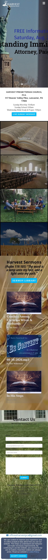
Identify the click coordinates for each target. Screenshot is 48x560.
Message (9, 455)
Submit (24, 477)
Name (8, 435)
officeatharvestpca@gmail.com (25, 535)
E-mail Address (12, 442)
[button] (3, 44)
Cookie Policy (33, 552)
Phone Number (12, 449)
